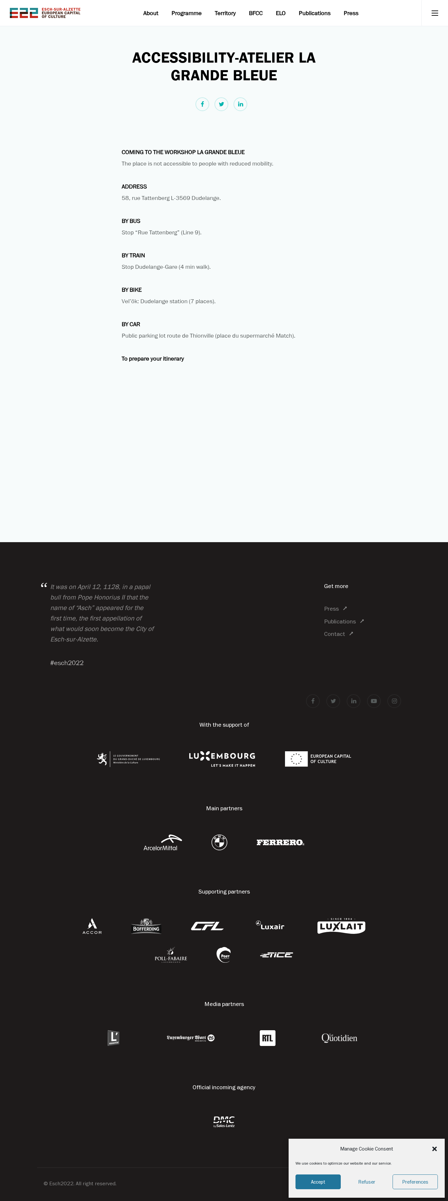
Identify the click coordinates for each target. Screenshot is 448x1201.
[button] (434, 1149)
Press (351, 13)
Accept (318, 1182)
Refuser (366, 1182)
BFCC (256, 13)
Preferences (415, 1182)
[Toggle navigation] (434, 13)
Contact (334, 634)
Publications (315, 13)
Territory (225, 13)
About (150, 13)
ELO (281, 13)
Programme (187, 13)
